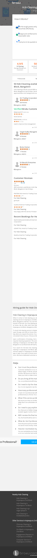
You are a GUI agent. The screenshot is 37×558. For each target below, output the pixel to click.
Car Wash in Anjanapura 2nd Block (25, 530)
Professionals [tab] (21, 79)
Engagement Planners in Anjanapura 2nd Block (25, 535)
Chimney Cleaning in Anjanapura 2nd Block (24, 525)
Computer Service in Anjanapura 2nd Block (24, 541)
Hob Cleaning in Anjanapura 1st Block (24, 504)
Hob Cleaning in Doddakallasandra (22, 515)
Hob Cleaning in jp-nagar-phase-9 (23, 509)
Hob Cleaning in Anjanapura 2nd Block (24, 499)
